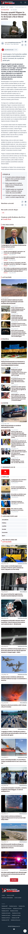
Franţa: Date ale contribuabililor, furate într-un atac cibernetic (17, 461)
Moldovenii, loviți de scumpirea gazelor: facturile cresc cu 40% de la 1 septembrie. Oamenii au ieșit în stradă (18, 372)
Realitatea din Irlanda (16, 915)
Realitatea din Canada (17, 908)
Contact (3, 895)
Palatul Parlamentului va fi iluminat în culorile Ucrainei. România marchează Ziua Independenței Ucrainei (13, 363)
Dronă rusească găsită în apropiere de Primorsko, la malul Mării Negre (14, 252)
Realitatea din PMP (15, 917)
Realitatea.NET (5, 906)
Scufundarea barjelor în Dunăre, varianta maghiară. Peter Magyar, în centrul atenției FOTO (14, 789)
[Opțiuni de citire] (25, 931)
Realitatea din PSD (5, 920)
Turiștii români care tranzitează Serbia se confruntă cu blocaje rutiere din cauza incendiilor (14, 191)
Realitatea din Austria (6, 913)
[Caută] (21, 2)
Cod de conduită (18, 897)
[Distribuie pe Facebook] (25, 41)
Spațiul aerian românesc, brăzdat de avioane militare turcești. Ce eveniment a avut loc (14, 678)
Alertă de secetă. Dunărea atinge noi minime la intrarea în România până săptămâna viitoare (12, 846)
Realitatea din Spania (6, 915)
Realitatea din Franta (16, 913)
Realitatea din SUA (15, 42)
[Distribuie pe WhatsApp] (22, 45)
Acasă (4, 7)
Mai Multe (14, 880)
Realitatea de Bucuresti (15, 920)
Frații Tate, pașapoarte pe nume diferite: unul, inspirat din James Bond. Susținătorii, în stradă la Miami (19, 453)
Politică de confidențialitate (7, 897)
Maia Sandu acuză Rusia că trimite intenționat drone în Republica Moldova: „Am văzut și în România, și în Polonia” (19, 443)
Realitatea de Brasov (6, 917)
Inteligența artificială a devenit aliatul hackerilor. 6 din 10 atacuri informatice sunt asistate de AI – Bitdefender (13, 622)
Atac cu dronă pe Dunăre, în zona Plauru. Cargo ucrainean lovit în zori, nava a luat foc (13, 761)
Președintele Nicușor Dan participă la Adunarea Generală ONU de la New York (18, 381)
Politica (3, 249)
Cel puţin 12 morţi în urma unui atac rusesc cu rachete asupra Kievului (16, 196)
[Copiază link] (22, 41)
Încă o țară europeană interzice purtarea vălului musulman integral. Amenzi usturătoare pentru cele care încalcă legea (18, 333)
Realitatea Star (22, 906)
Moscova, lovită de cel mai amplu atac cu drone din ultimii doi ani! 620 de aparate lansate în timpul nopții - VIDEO (14, 650)
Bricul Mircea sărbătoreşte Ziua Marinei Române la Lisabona (15, 257)
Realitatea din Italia (14, 910)
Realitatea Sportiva (13, 906)
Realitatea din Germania (6, 908)
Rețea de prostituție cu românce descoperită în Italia (11, 426)
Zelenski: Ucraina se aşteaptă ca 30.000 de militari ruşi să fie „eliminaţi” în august (15, 263)
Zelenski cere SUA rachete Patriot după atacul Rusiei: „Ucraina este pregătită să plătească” (18, 389)
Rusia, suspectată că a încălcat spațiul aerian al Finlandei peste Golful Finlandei (14, 184)
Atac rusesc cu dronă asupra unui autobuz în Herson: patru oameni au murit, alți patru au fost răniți (12, 567)
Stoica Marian (23, 591)
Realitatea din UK (5, 910)
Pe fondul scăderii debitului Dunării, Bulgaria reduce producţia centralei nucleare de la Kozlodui (15, 178)
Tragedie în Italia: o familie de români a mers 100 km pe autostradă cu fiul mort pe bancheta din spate (14, 733)
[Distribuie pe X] (25, 45)
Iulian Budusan (23, 785)
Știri (7, 7)
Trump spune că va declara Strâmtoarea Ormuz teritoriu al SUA (13, 246)
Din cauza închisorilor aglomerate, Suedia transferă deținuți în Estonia (12, 595)
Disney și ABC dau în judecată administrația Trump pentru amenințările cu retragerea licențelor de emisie (18, 434)
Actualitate (11, 7)
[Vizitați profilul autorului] (2, 43)
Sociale (5, 260)
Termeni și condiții (10, 895)
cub (3, 212)
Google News (7, 219)
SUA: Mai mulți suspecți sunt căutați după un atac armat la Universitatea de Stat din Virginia (13, 874)
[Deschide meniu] (25, 3)
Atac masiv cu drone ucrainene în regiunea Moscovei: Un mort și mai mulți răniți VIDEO (13, 817)
